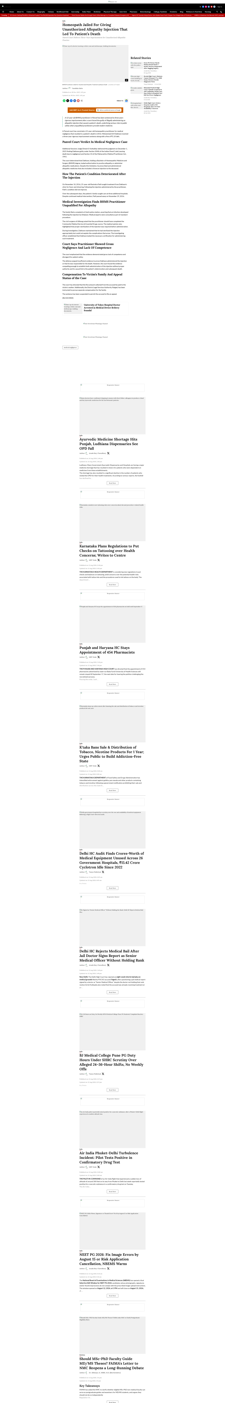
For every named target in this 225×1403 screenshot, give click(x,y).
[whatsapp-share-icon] (64, 101)
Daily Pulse (86, 12)
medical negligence (70, 347)
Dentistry (173, 12)
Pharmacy (133, 12)
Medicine (97, 12)
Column (51, 12)
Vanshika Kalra (77, 88)
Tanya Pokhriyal (95, 872)
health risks (134, 574)
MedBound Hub (62, 12)
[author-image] (69, 88)
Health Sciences (132, 671)
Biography (41, 12)
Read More (112, 483)
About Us (20, 12)
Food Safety (112, 778)
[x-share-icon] (67, 101)
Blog (181, 12)
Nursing (208, 12)
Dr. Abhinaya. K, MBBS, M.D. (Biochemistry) (105, 1373)
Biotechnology (145, 12)
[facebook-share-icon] (71, 101)
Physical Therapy (110, 12)
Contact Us (30, 12)
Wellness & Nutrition (194, 12)
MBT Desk (93, 560)
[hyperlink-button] (126, 80)
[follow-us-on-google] (126, 101)
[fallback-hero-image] (137, 65)
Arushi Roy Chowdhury (97, 453)
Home (11, 12)
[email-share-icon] (78, 101)
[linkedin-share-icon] (74, 101)
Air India (108, 1179)
